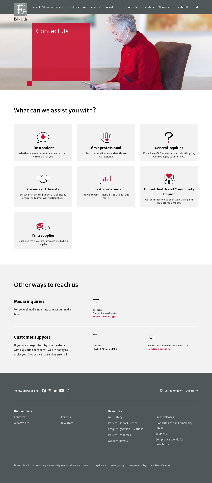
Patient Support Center (122, 423)
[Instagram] (67, 391)
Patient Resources (119, 435)
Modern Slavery (118, 440)
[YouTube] (61, 391)
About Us (111, 7)
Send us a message (104, 316)
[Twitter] (50, 391)
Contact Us (183, 7)
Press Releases (165, 417)
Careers (129, 7)
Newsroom (165, 7)
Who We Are (21, 423)
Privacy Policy (117, 465)
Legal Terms (100, 465)
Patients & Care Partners (46, 7)
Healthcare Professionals (83, 7)
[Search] (197, 7)
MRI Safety (115, 417)
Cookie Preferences (160, 465)
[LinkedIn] (55, 391)
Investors (148, 7)
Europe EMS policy (137, 465)
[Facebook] (44, 391)
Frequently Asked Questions (125, 429)
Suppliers (161, 433)
